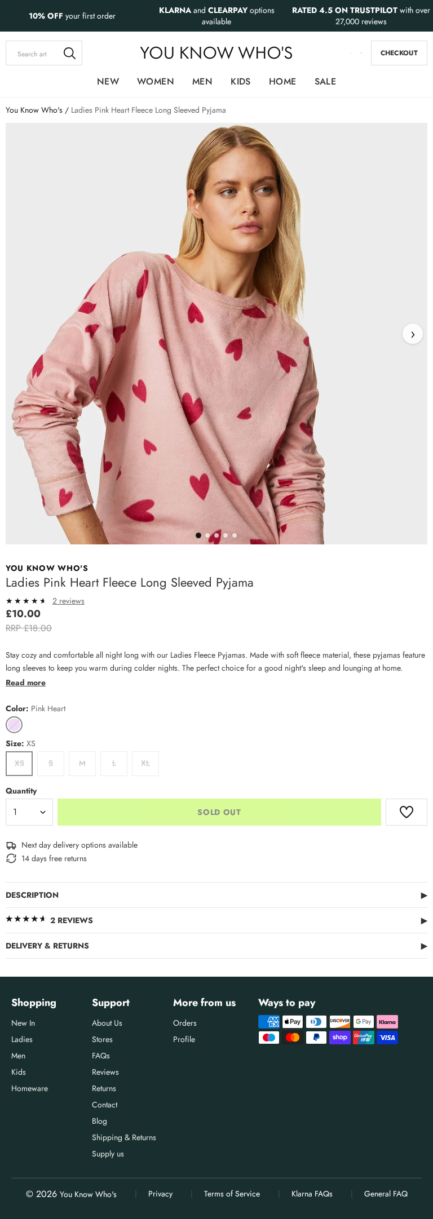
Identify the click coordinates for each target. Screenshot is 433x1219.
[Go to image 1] (198, 535)
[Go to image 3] (216, 535)
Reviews (105, 1072)
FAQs (101, 1055)
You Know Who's (34, 110)
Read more (26, 682)
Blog (99, 1121)
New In (23, 1023)
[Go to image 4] (225, 535)
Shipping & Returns (124, 1137)
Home (283, 81)
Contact (104, 1104)
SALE (326, 81)
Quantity (21, 790)
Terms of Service (232, 1193)
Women (155, 81)
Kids (241, 81)
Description (216, 895)
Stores (102, 1039)
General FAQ (386, 1193)
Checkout (399, 53)
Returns (104, 1088)
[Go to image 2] (207, 535)
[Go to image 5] (234, 535)
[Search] (70, 53)
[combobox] (44, 53)
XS (19, 763)
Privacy (160, 1193)
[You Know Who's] (216, 52)
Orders (185, 1023)
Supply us (108, 1153)
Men (202, 81)
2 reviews (68, 600)
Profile (184, 1039)
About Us (107, 1023)
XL (145, 763)
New (108, 81)
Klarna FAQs (312, 1193)
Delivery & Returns (216, 945)
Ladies (22, 1039)
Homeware (29, 1088)
